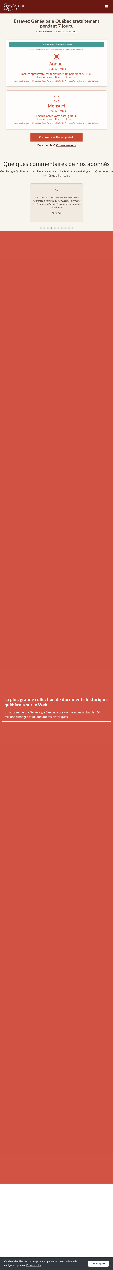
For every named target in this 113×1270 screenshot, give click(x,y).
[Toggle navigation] (106, 6)
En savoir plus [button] (33, 1265)
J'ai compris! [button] (98, 1264)
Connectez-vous (66, 145)
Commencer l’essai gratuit (56, 137)
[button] (40, 228)
